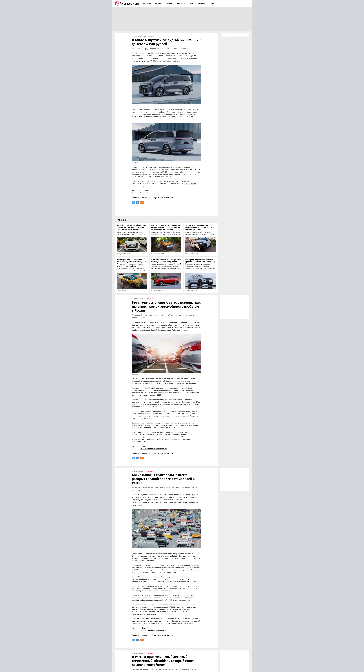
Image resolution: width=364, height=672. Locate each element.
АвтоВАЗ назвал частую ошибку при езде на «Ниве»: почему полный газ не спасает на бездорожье (165, 227)
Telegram (155, 198)
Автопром (168, 4)
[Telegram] (133, 202)
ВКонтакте (169, 198)
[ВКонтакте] (137, 202)
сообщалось (141, 432)
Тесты (191, 4)
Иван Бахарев (143, 446)
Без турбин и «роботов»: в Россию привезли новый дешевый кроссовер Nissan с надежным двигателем (200, 262)
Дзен (161, 198)
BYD (134, 208)
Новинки (158, 4)
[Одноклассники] (142, 202)
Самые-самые (180, 4)
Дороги (211, 4)
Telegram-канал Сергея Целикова (153, 448)
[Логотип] (127, 3)
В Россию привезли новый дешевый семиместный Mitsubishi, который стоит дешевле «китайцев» (131, 227)
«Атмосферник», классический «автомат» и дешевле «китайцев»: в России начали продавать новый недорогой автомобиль (131, 263)
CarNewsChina (145, 193)
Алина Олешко (143, 191)
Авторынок (147, 4)
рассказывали (190, 184)
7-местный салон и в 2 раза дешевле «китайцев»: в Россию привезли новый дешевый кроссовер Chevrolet (166, 262)
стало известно (143, 619)
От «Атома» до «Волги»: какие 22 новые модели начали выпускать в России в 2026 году (199, 227)
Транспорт (201, 4)
